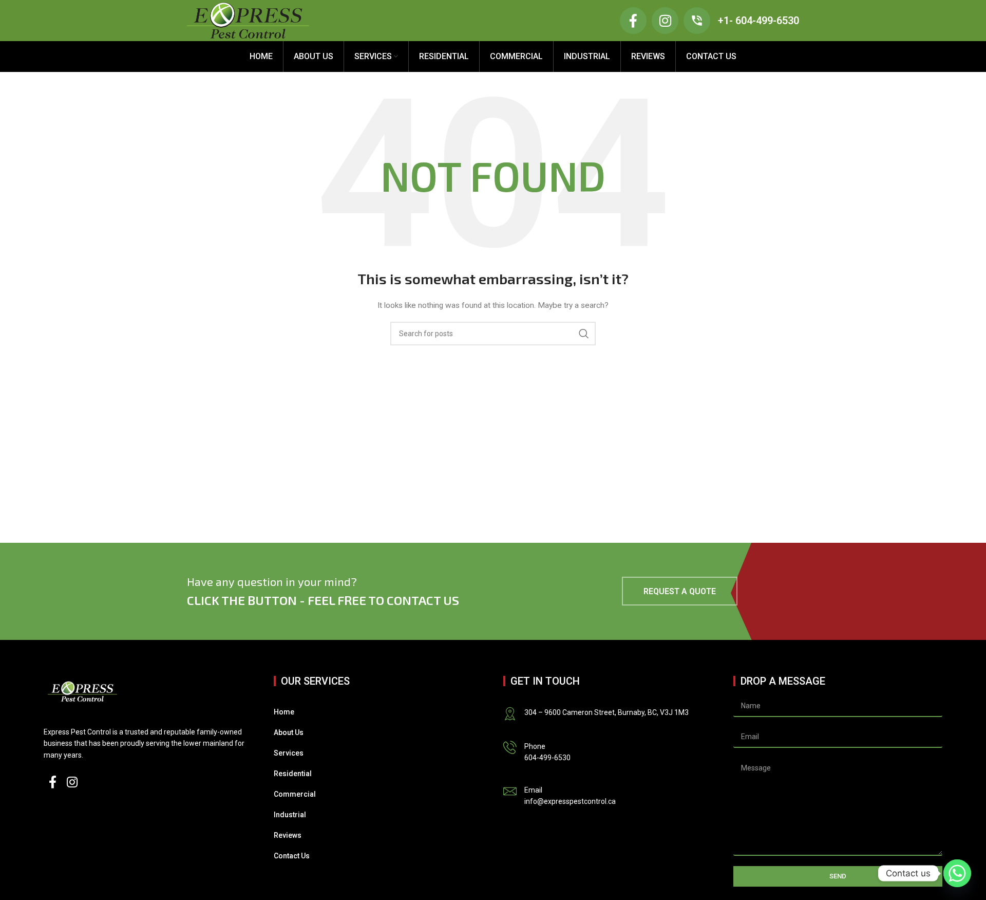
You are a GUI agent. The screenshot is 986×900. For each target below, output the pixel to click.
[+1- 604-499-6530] (697, 20)
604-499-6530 (547, 758)
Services (289, 753)
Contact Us (292, 856)
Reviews (287, 835)
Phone (534, 746)
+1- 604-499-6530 (758, 20)
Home (284, 712)
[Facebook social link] (53, 783)
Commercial (295, 794)
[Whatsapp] (957, 873)
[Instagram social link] (72, 783)
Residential (293, 773)
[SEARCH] (584, 333)
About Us (289, 732)
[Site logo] (248, 20)
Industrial (290, 815)
